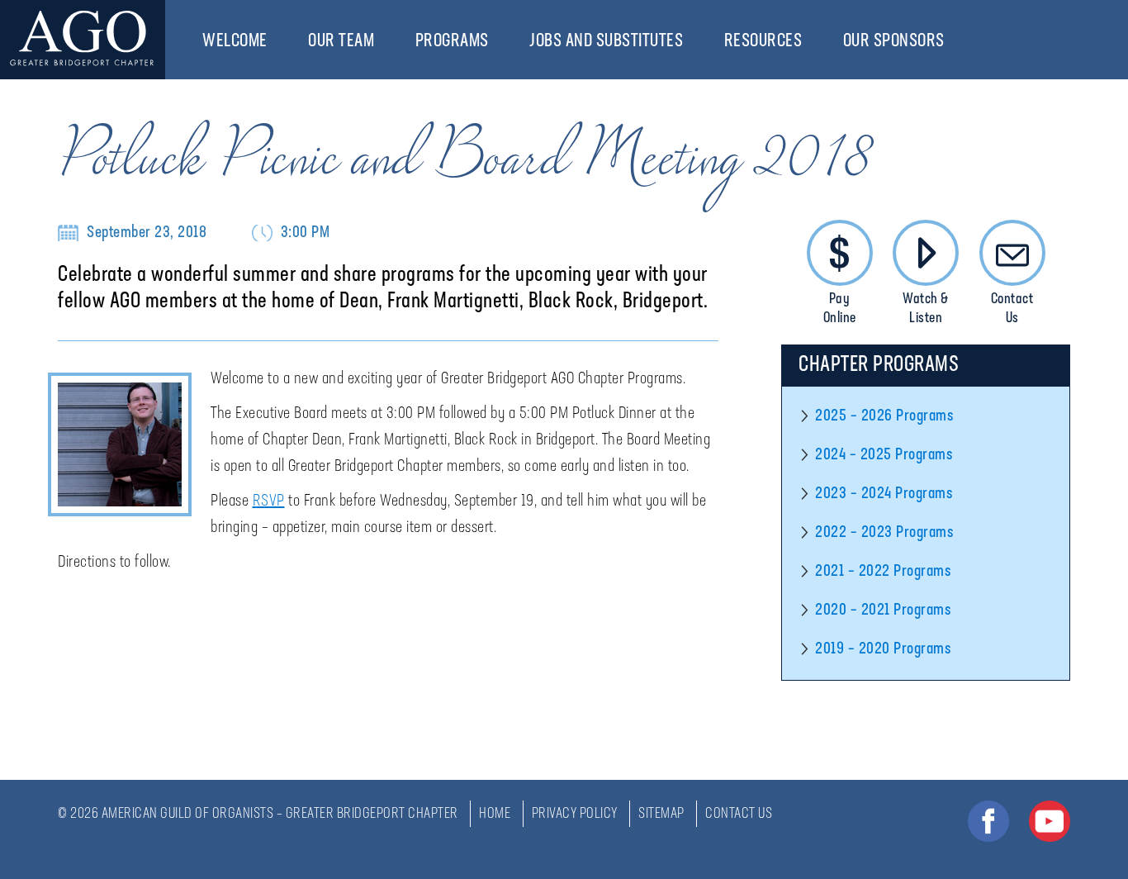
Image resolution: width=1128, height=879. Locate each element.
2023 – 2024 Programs (883, 494)
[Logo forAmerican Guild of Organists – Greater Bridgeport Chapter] (82, 39)
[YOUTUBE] (1049, 821)
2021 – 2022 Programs (882, 571)
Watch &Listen (926, 309)
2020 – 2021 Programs (882, 610)
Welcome (235, 41)
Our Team (341, 41)
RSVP (269, 501)
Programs (452, 41)
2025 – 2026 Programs (884, 416)
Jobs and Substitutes (606, 41)
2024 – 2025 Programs (883, 455)
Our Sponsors (894, 41)
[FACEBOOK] (988, 821)
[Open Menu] (276, 41)
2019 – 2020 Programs (882, 649)
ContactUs (1012, 309)
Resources (763, 41)
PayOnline (839, 309)
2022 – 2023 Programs (884, 533)
